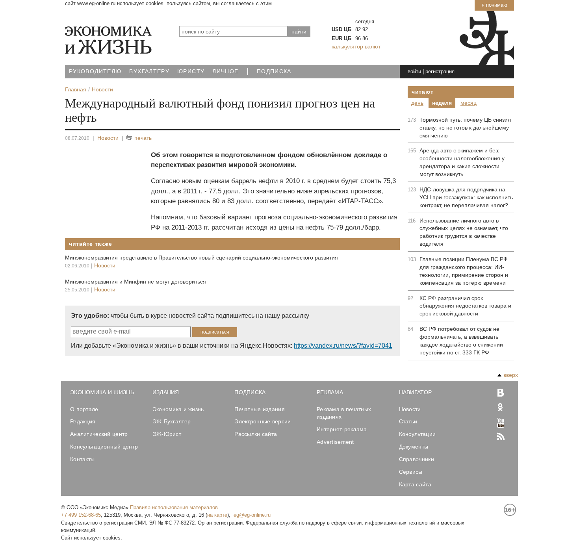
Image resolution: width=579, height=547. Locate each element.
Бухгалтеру (149, 71)
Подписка (274, 71)
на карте (217, 515)
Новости (108, 138)
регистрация (440, 71)
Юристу (190, 71)
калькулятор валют (356, 46)
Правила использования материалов (174, 507)
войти (414, 71)
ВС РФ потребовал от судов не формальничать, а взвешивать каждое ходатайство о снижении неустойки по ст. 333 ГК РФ (461, 341)
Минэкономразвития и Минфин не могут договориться (135, 281)
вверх (510, 375)
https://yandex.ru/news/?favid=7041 (343, 345)
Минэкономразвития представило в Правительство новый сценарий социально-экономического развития (201, 257)
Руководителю (95, 71)
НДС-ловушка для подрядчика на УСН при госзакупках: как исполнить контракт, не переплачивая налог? (466, 197)
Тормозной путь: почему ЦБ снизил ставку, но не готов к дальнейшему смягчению (465, 128)
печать (143, 138)
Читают (422, 92)
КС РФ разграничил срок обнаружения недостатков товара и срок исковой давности (465, 306)
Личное (225, 71)
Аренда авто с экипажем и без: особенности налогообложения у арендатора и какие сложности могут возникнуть (462, 162)
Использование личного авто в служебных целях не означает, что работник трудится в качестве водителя (463, 232)
